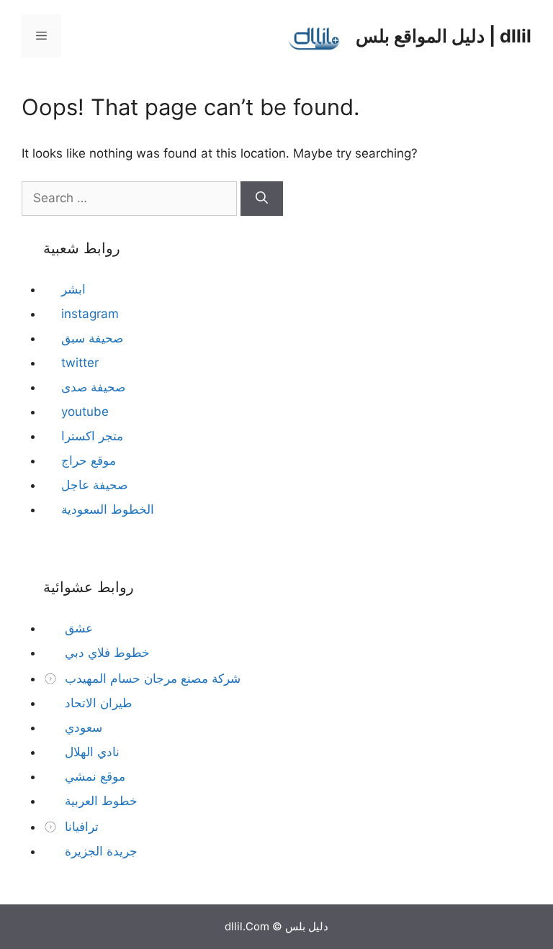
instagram (90, 314)
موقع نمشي (93, 776)
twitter (80, 362)
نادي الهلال (90, 752)
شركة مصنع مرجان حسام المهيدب (150, 678)
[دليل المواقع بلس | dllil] (314, 35)
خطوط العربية (99, 801)
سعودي (81, 727)
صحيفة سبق (92, 338)
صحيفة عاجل (94, 485)
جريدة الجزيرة (99, 851)
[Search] (261, 198)
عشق (77, 628)
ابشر (73, 289)
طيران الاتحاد (96, 703)
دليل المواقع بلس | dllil (443, 36)
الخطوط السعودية (107, 509)
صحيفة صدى (93, 387)
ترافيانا (80, 826)
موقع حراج (88, 460)
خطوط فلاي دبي (105, 652)
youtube (85, 411)
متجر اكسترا (92, 436)
